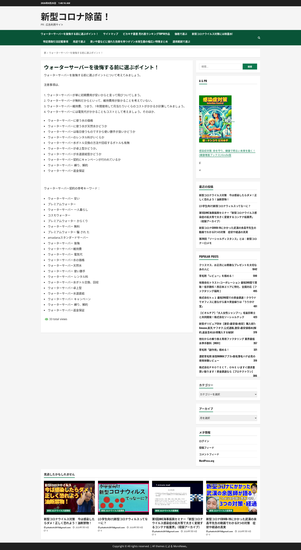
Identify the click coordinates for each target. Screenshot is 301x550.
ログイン (204, 441)
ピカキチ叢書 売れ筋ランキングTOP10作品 (146, 34)
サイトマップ (110, 34)
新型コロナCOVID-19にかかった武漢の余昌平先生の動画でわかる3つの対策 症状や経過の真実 (231, 523)
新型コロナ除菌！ (76, 15)
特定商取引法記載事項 (55, 41)
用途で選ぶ (79, 41)
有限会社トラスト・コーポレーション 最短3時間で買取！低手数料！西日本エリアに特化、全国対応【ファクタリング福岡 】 (228, 287)
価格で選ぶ (181, 34)
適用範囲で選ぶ (181, 41)
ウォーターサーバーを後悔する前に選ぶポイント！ (69, 34)
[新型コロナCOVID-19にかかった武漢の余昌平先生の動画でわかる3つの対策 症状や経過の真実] (231, 498)
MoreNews (179, 546)
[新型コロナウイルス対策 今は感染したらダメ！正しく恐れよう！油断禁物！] (69, 498)
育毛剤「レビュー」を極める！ (216, 276)
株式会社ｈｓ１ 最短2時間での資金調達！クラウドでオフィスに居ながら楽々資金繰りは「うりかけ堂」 (227, 302)
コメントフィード (209, 454)
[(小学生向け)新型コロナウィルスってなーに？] (123, 498)
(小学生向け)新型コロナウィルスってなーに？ (225, 206)
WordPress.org (206, 461)
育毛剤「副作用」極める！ (214, 349)
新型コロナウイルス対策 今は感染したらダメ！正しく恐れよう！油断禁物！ (69, 521)
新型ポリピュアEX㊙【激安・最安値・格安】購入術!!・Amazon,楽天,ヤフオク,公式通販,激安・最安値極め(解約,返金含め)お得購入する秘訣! (227, 328)
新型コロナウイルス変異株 (58, 510)
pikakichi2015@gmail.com (58, 527)
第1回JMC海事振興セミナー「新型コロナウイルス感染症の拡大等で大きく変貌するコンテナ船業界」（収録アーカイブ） (228, 217)
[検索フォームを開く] (259, 38)
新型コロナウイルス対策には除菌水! (212, 34)
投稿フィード (206, 447)
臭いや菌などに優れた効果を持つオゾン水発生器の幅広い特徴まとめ (129, 41)
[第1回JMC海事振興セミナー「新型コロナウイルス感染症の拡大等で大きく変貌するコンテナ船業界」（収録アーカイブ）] (177, 498)
